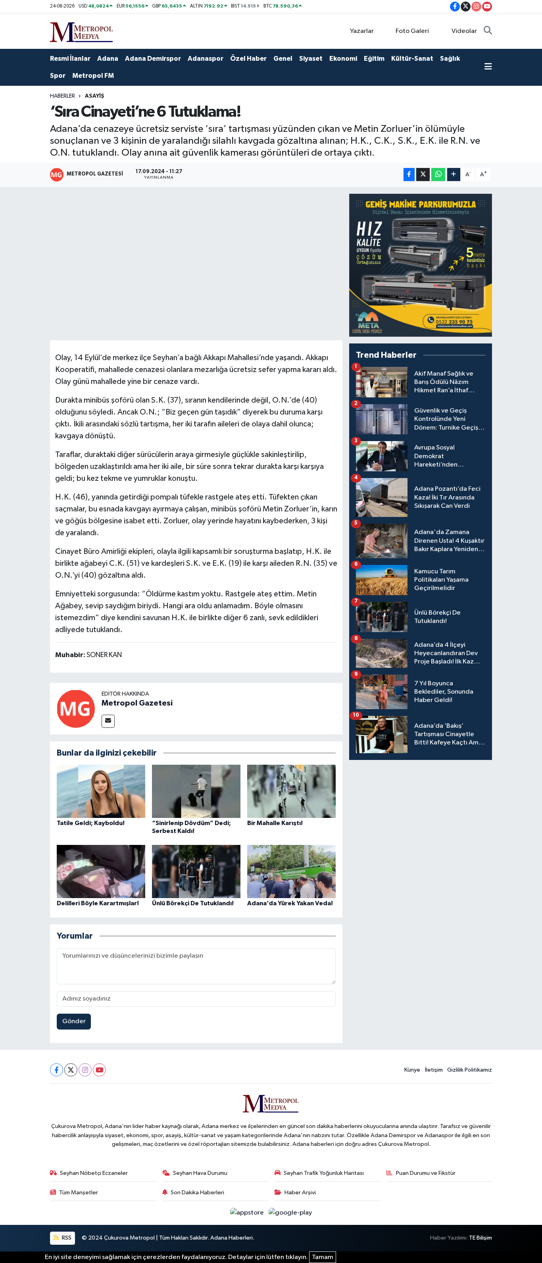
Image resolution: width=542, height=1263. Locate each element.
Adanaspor (205, 58)
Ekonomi (343, 58)
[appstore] (248, 1212)
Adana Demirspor (153, 58)
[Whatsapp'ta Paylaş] (438, 174)
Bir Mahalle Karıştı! (275, 823)
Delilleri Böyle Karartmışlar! (98, 903)
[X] (70, 1069)
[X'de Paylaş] (423, 174)
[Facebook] (56, 1069)
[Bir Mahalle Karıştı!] (291, 791)
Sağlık (450, 58)
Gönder (74, 1021)
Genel (282, 58)
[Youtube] (99, 1069)
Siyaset (311, 58)
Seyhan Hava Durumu (200, 1173)
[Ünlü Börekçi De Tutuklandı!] (196, 871)
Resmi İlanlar (70, 58)
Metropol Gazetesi (137, 703)
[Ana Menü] (488, 67)
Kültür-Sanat (412, 58)
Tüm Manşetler (78, 1193)
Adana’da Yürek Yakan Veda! (290, 903)
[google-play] (290, 1212)
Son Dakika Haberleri (197, 1193)
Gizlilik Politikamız (469, 1070)
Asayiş (94, 96)
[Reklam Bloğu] (420, 265)
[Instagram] (85, 1069)
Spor (57, 75)
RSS (66, 1238)
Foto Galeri (412, 31)
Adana (107, 58)
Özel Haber (248, 58)
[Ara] (488, 31)
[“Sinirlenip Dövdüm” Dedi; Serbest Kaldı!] (196, 791)
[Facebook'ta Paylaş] (409, 174)
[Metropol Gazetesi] (76, 708)
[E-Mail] (108, 721)
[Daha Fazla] (453, 174)
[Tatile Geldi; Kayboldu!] (101, 791)
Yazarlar (362, 31)
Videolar (464, 31)
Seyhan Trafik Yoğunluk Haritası (324, 1173)
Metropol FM (93, 75)
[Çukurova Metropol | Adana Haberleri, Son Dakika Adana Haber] (81, 30)
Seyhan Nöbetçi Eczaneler (94, 1173)
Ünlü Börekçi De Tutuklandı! (193, 903)
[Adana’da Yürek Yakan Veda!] (291, 871)
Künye (412, 1070)
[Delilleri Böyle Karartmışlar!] (101, 871)
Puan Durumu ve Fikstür (426, 1173)
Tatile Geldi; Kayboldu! (91, 823)
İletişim (434, 1070)
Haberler (62, 96)
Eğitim (374, 58)
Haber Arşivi (300, 1193)
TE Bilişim (480, 1238)
